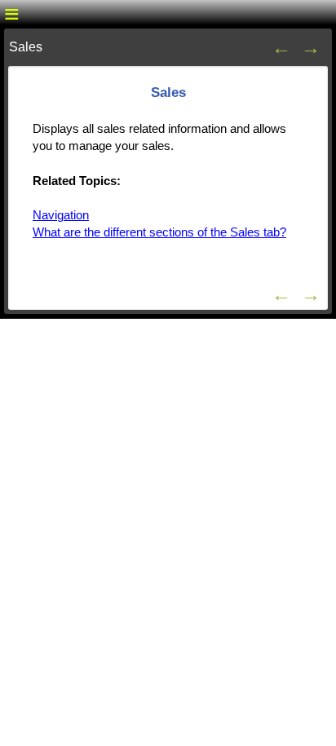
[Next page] (311, 47)
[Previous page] (281, 47)
